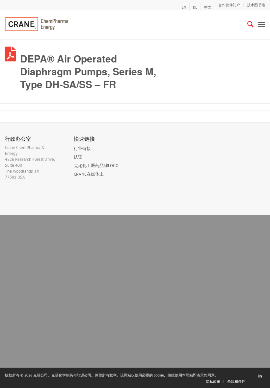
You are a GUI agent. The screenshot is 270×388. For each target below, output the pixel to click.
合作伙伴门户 (229, 5)
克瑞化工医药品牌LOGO (96, 165)
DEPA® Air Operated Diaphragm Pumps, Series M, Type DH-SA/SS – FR (88, 71)
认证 (78, 157)
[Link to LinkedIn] (260, 376)
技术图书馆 (256, 5)
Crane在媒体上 (89, 174)
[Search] (247, 24)
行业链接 (82, 148)
